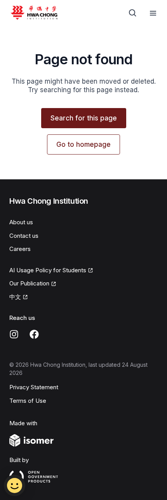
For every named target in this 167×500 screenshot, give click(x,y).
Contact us (23, 235)
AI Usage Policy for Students (47, 270)
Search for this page (83, 118)
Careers (20, 249)
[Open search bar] (133, 13)
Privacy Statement (33, 387)
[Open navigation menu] (153, 13)
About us (21, 222)
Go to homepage (83, 144)
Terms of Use (27, 400)
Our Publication (29, 283)
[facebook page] (34, 334)
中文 (15, 297)
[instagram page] (14, 334)
